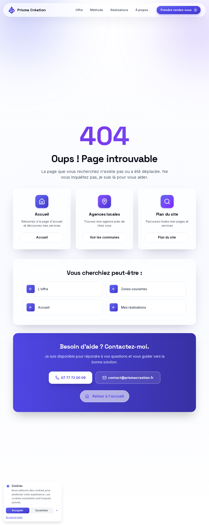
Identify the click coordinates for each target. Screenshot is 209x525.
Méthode (96, 10)
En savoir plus (14, 517)
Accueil (42, 237)
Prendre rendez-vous (176, 10)
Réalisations (119, 10)
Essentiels (42, 510)
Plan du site (167, 237)
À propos (142, 10)
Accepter (17, 510)
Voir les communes (104, 237)
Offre (79, 10)
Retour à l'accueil (108, 396)
